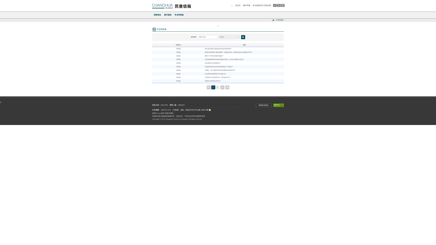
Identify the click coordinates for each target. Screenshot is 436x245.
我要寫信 (157, 15)
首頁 (273, 20)
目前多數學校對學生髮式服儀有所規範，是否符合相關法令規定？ (224, 59)
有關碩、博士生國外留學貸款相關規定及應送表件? (220, 70)
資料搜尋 (193, 37)
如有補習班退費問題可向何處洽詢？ (216, 74)
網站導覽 (246, 5)
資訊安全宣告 (263, 105)
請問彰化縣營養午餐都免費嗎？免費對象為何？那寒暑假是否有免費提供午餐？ (229, 52)
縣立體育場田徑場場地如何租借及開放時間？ (218, 49)
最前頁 (209, 87)
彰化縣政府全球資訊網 (262, 5)
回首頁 (237, 5)
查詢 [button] (243, 37)
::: (232, 5)
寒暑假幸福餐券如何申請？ (213, 81)
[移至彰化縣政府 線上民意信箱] (171, 5)
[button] (274, 5)
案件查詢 (167, 15)
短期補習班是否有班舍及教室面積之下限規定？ (219, 66)
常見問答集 (179, 15)
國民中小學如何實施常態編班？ (214, 56)
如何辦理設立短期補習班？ (213, 63)
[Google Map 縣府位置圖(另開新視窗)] (210, 110)
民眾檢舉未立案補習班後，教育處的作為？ (218, 77)
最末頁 (227, 87)
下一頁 (222, 87)
